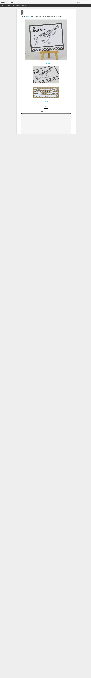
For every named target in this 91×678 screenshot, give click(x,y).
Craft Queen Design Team (20, 5)
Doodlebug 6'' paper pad (47, 63)
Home (9, 5)
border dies (46, 101)
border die (33, 63)
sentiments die (39, 63)
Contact (28, 5)
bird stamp (27, 16)
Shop (12, 5)
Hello (46, 12)
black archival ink (56, 63)
